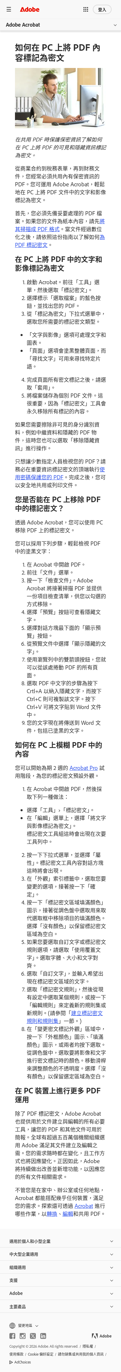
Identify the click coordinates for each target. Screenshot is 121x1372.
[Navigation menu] (9, 9)
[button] (85, 9)
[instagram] (23, 1336)
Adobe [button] (16, 1293)
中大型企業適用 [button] (23, 1254)
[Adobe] (30, 9)
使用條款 (16, 1354)
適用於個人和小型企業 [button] (30, 1241)
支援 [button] (13, 1280)
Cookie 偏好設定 (40, 1354)
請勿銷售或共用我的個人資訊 (81, 1354)
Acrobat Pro (84, 767)
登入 (102, 9)
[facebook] (12, 1336)
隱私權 (88, 1346)
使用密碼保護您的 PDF (60, 473)
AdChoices (22, 1362)
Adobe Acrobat (23, 24)
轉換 (52, 1213)
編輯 (68, 1213)
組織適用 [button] (17, 1267)
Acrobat (84, 1205)
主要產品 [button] (17, 1306)
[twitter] (33, 1336)
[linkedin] (43, 1336)
